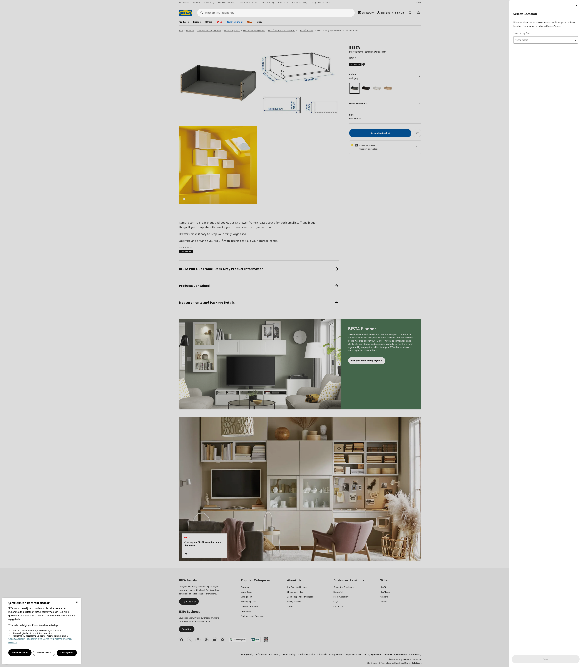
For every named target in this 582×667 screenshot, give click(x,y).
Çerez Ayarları (66, 652)
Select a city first (521, 33)
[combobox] (545, 40)
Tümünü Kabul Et (20, 652)
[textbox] (545, 39)
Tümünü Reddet (44, 652)
